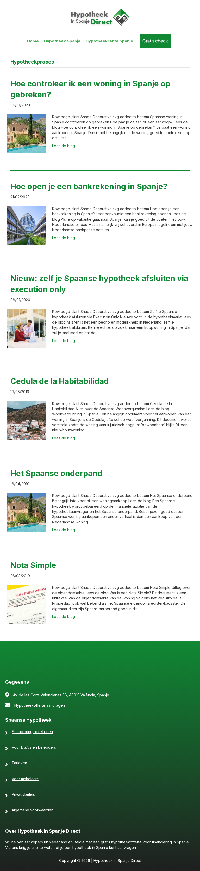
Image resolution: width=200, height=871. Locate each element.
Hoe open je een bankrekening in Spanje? (88, 186)
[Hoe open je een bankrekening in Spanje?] (26, 225)
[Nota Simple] (26, 604)
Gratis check (155, 41)
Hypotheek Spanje (62, 41)
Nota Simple (33, 565)
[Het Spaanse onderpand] (26, 512)
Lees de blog (63, 145)
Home (33, 41)
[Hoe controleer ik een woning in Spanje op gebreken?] (26, 133)
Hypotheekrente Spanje (109, 41)
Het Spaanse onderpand (56, 473)
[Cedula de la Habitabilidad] (26, 420)
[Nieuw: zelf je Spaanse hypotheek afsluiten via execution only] (26, 328)
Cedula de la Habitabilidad (59, 381)
